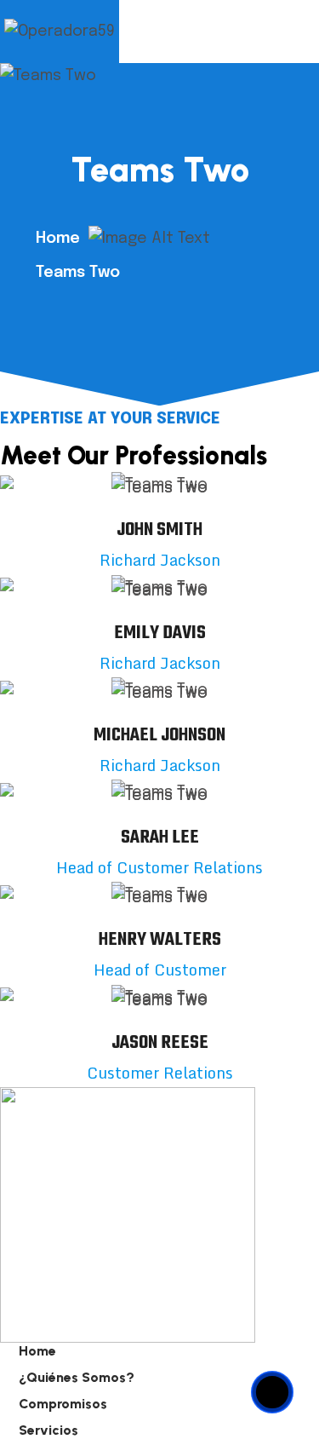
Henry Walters (160, 939)
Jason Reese (159, 1042)
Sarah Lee (160, 837)
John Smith (159, 529)
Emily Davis (160, 633)
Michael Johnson (159, 735)
